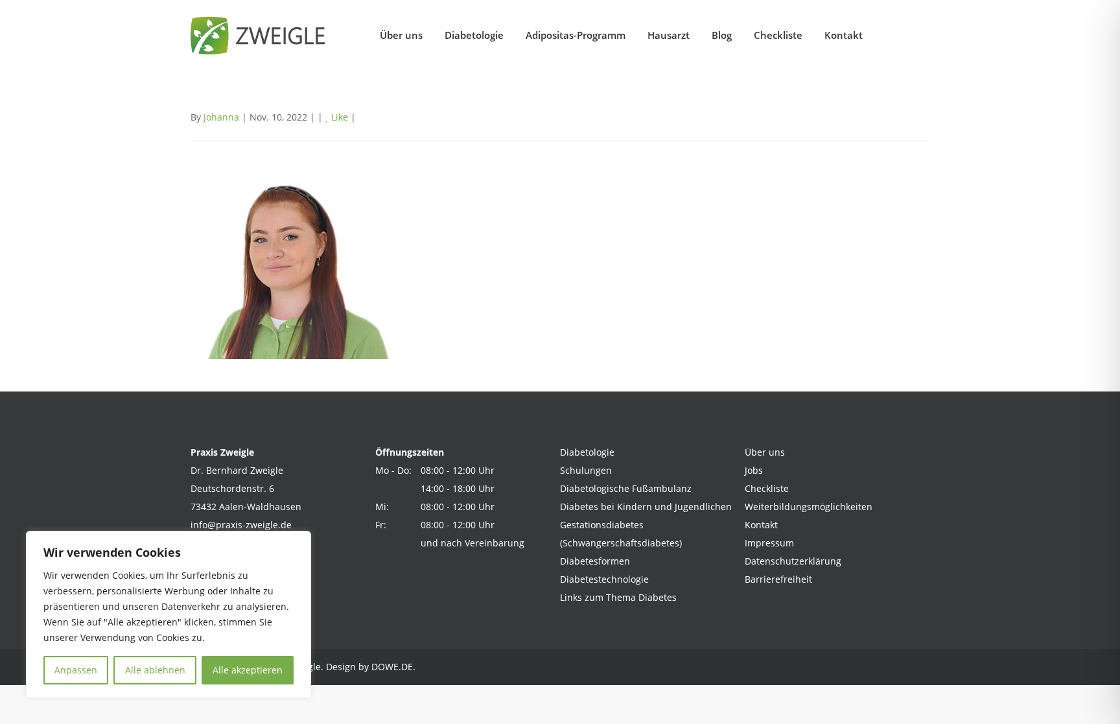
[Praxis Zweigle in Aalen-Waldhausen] (262, 35)
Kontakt (843, 35)
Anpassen (75, 670)
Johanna (221, 117)
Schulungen (586, 470)
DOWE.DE (392, 666)
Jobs (754, 470)
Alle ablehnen (155, 670)
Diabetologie (474, 35)
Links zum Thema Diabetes (618, 597)
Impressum (769, 543)
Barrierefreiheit (778, 579)
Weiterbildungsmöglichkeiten (808, 506)
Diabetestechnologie (604, 579)
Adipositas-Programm (575, 35)
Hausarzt (669, 35)
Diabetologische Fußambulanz (626, 488)
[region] (168, 614)
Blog (722, 35)
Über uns (401, 35)
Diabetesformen (595, 561)
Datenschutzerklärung (793, 561)
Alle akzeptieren (248, 670)
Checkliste (778, 35)
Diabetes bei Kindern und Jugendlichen (646, 506)
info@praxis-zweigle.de (241, 525)
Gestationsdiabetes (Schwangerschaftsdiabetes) (621, 534)
